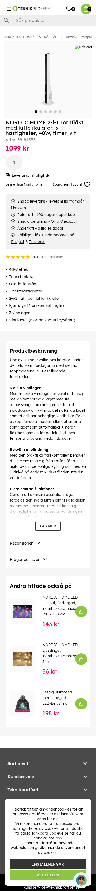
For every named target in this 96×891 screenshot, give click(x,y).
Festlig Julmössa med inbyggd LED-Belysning (57, 698)
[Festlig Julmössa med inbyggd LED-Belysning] (26, 703)
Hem (7, 37)
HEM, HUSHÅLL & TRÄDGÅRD (37, 37)
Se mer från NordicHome (24, 184)
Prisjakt (17, 241)
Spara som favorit (67, 184)
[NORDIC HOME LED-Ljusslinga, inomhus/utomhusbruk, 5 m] (26, 659)
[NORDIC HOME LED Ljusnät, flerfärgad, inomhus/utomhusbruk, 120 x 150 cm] (26, 611)
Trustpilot (37, 241)
